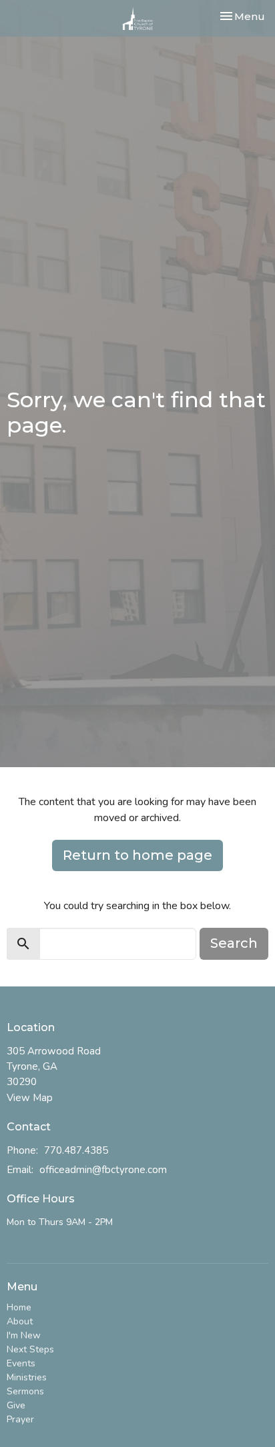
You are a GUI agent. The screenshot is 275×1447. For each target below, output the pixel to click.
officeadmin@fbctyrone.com (103, 1169)
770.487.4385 (76, 1150)
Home (19, 1307)
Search (234, 943)
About (20, 1321)
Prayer (20, 1419)
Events (21, 1363)
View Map (30, 1097)
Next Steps (30, 1349)
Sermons (25, 1391)
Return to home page (137, 855)
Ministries (27, 1377)
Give (16, 1405)
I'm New (24, 1335)
